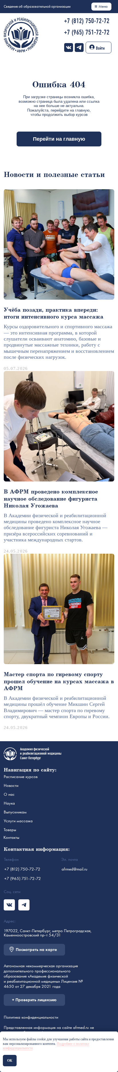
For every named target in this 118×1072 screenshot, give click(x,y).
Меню (103, 6)
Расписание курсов (21, 776)
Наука (9, 803)
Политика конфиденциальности (31, 1017)
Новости (11, 785)
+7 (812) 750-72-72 (86, 21)
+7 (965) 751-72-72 (86, 32)
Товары (10, 830)
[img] (68, 47)
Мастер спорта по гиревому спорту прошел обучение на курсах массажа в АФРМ (59, 681)
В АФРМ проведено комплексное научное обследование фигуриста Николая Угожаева (51, 499)
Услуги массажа (18, 821)
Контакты (11, 837)
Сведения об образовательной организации (37, 6)
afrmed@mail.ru (74, 869)
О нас (9, 794)
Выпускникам (15, 812)
